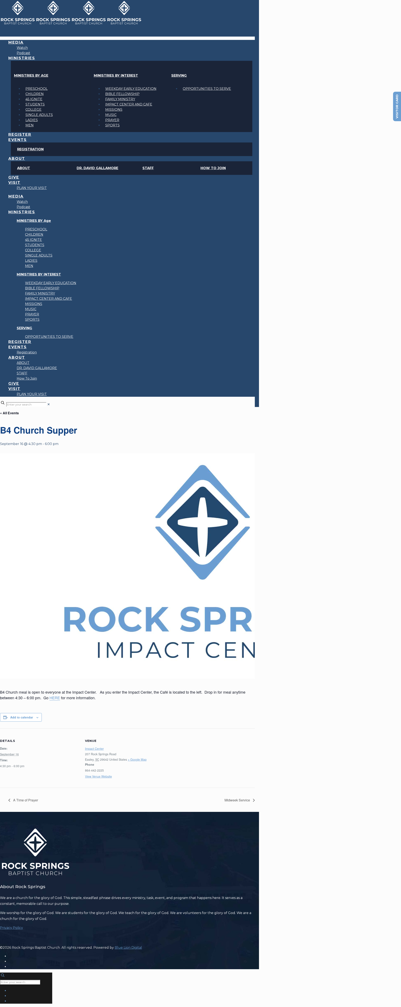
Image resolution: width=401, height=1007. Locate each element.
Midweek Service (238, 800)
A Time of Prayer (25, 800)
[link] (48, 404)
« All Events (9, 413)
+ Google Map (137, 759)
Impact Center (94, 748)
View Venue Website (98, 776)
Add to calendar (21, 717)
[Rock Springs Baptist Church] (71, 24)
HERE (54, 697)
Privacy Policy (11, 928)
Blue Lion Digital (128, 948)
